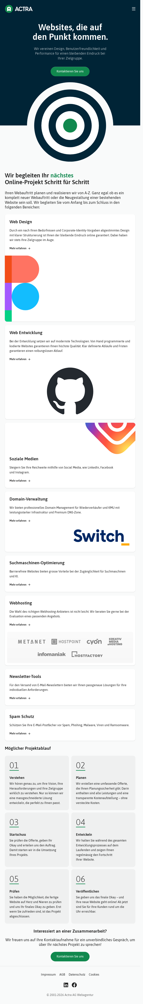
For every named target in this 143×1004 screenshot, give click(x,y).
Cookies (94, 974)
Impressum (48, 974)
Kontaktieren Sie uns (70, 71)
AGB (62, 974)
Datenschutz (77, 974)
